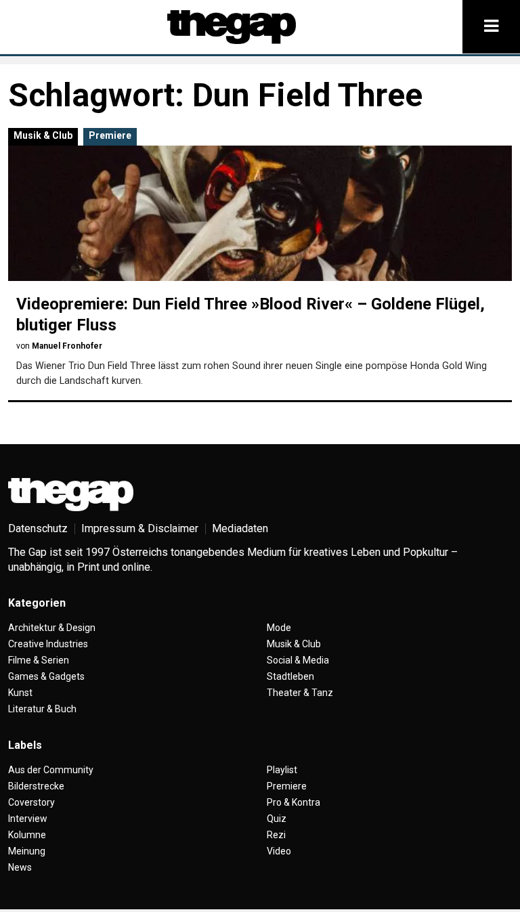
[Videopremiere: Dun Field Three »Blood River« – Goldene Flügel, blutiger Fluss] (260, 213)
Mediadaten (240, 528)
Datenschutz (38, 528)
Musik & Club (43, 135)
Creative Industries (48, 643)
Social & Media (298, 660)
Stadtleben (290, 676)
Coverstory (31, 802)
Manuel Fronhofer (67, 346)
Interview (27, 818)
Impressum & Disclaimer (139, 528)
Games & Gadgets (46, 676)
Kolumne (27, 834)
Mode (279, 627)
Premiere (110, 135)
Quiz (276, 818)
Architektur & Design (51, 627)
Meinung (26, 851)
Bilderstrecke (36, 786)
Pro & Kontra (293, 802)
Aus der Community (50, 769)
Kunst (20, 692)
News (20, 867)
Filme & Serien (38, 660)
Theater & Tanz (300, 692)
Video (279, 851)
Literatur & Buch (42, 708)
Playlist (282, 769)
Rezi (276, 834)
